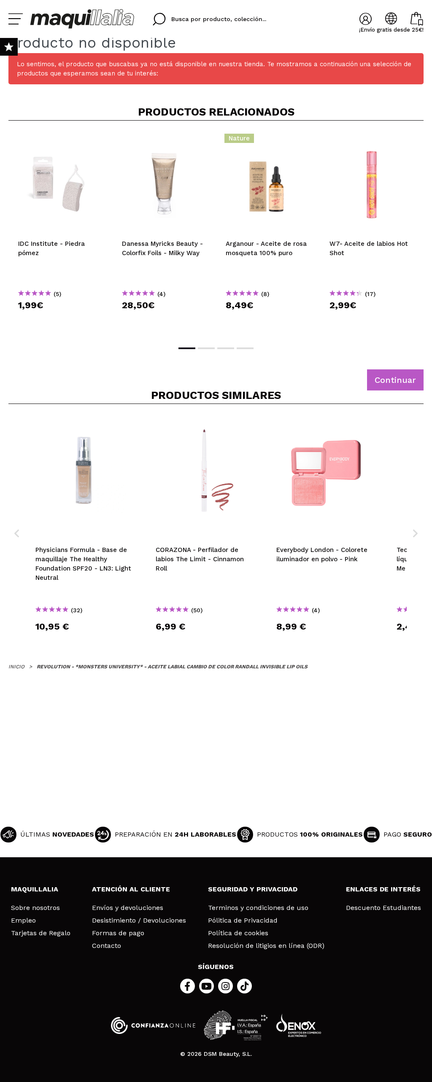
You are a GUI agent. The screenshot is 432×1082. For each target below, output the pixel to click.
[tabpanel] (60, 232)
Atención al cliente (131, 889)
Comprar (60, 320)
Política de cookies (238, 933)
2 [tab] (206, 348)
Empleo (23, 920)
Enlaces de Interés (383, 889)
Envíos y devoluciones (127, 907)
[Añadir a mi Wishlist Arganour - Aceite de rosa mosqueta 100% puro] (268, 141)
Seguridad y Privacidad (252, 889)
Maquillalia (34, 889)
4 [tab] (245, 348)
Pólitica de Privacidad (243, 920)
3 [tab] (225, 348)
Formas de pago (118, 933)
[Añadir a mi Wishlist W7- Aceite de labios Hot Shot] (371, 141)
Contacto (106, 945)
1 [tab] (186, 348)
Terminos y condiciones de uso (258, 907)
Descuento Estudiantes (383, 907)
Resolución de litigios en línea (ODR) (266, 945)
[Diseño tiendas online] (298, 1025)
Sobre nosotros (35, 907)
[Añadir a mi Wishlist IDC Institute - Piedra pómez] (60, 141)
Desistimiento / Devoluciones (139, 920)
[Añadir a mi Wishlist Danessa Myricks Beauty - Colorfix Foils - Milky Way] (164, 141)
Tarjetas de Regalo (40, 933)
